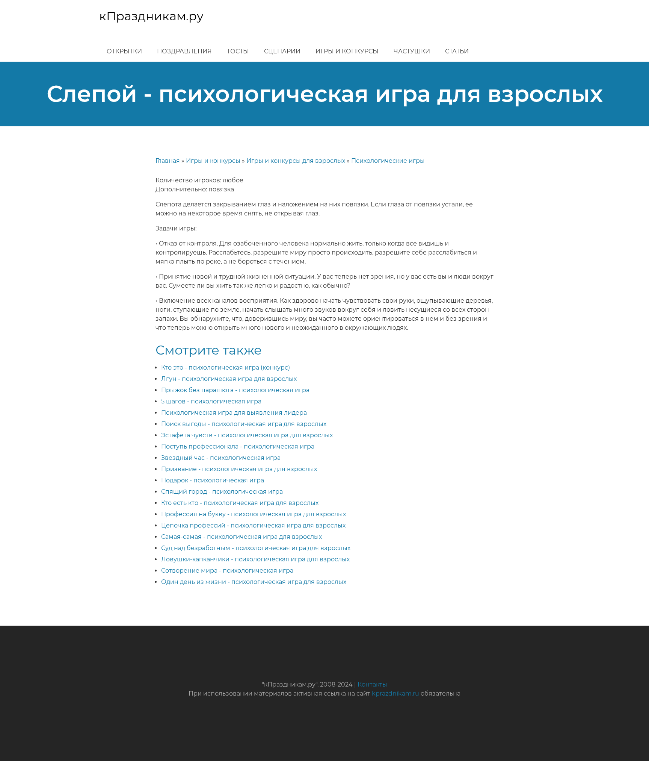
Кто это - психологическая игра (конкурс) (225, 367)
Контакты (372, 684)
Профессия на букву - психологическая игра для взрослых (253, 514)
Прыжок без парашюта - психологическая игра (235, 390)
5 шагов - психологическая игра (211, 401)
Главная (167, 160)
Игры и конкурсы (347, 51)
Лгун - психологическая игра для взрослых (229, 378)
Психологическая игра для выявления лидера (234, 412)
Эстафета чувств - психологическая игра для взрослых (247, 435)
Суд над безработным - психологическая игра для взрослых (255, 548)
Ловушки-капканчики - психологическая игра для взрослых (255, 559)
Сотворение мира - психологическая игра (227, 570)
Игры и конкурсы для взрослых (295, 160)
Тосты (238, 51)
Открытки (124, 51)
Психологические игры (388, 160)
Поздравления (184, 51)
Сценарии (282, 51)
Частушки (412, 51)
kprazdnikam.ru (395, 693)
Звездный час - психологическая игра (221, 457)
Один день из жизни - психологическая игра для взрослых (253, 581)
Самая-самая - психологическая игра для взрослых (241, 536)
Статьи (457, 51)
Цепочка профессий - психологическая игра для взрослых (253, 525)
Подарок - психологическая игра (212, 480)
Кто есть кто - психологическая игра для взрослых (239, 502)
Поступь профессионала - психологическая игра (237, 446)
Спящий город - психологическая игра (222, 491)
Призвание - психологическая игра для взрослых (239, 469)
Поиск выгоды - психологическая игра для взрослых (243, 423)
